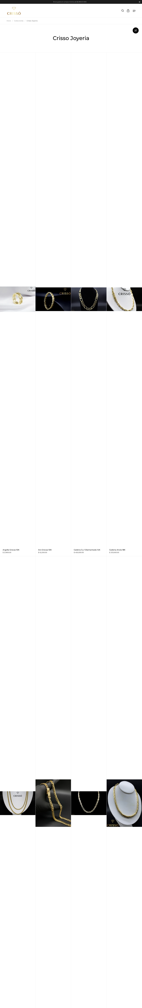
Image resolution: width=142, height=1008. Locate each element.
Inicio (9, 21)
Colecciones (18, 21)
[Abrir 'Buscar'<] (122, 10)
